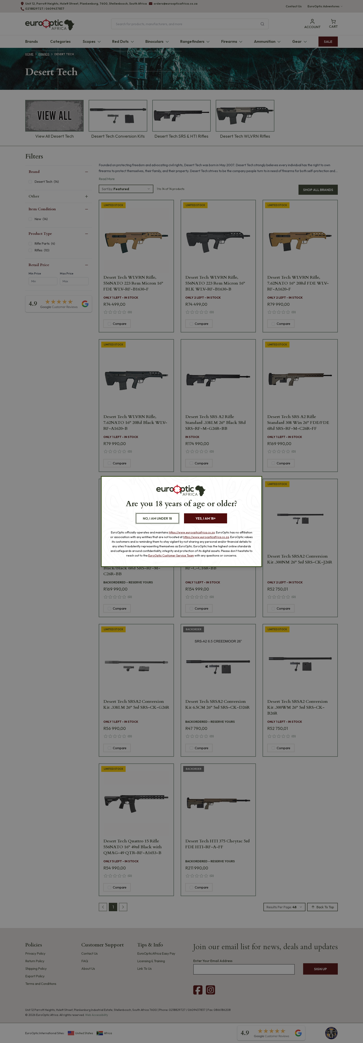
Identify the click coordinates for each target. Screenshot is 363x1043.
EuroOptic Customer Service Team (171, 555)
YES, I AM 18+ (206, 518)
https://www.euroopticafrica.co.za (192, 532)
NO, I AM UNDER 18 (157, 518)
